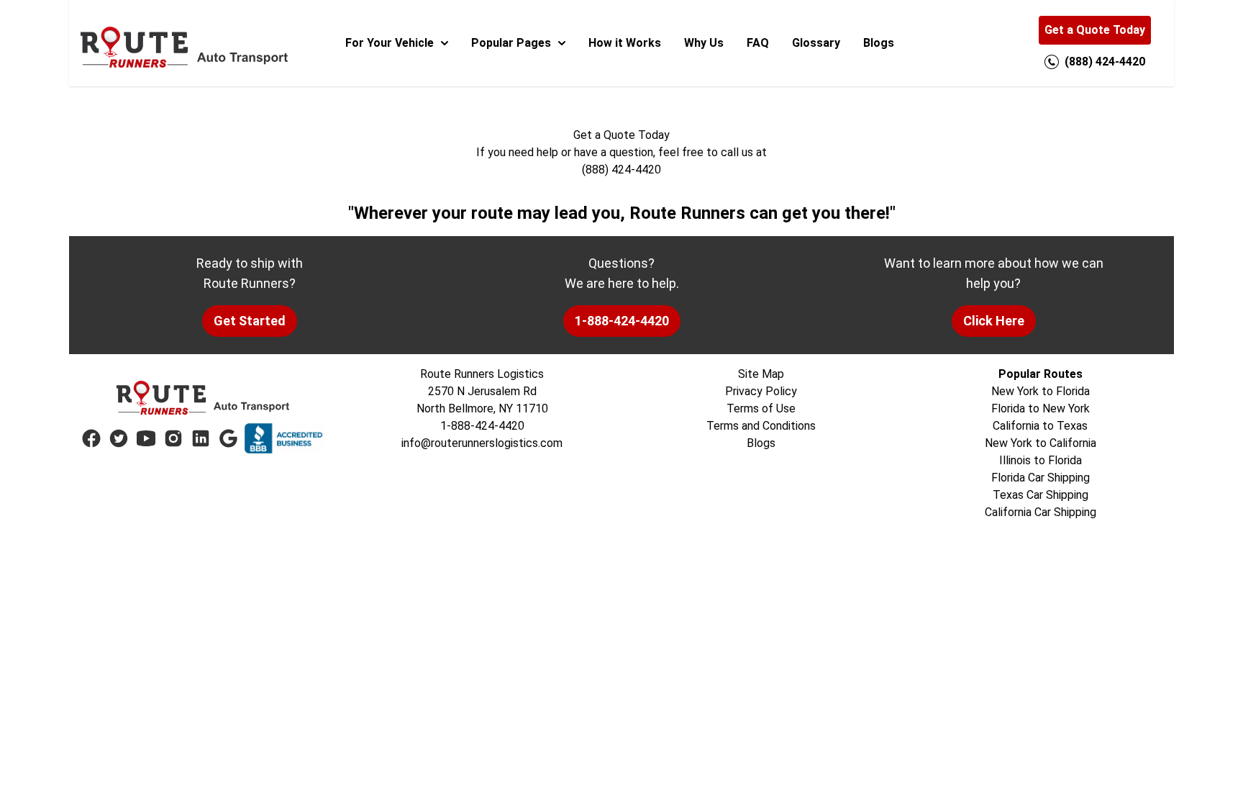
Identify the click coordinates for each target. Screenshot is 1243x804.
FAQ (758, 43)
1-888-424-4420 (622, 320)
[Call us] (1051, 62)
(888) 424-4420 (621, 169)
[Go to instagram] (173, 438)
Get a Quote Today (1094, 30)
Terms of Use (761, 408)
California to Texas (1040, 426)
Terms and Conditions (761, 426)
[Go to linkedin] (200, 438)
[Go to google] (228, 438)
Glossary (816, 43)
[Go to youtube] (146, 438)
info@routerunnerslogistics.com (482, 443)
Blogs (878, 43)
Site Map (761, 374)
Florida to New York (1040, 408)
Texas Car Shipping (1040, 495)
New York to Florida (1040, 391)
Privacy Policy (761, 391)
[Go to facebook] (91, 438)
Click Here (993, 320)
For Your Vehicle (389, 43)
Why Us (704, 43)
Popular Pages (511, 43)
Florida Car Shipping (1040, 477)
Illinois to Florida (1040, 460)
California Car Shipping (1040, 512)
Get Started (250, 320)
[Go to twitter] (118, 438)
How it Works (624, 43)
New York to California (1040, 443)
